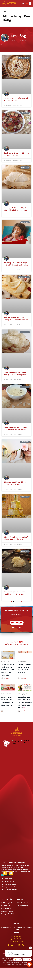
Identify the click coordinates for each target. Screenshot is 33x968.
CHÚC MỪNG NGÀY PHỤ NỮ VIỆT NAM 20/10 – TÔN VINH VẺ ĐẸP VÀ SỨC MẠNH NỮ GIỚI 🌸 (25, 702)
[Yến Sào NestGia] (9, 3)
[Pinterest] (23, 945)
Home (5, 11)
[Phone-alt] (5, 873)
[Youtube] (12, 945)
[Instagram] (19, 945)
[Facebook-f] (9, 945)
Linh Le (7, 678)
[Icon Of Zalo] (11, 873)
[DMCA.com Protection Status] (16, 875)
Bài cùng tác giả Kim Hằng (19, 40)
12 (21, 602)
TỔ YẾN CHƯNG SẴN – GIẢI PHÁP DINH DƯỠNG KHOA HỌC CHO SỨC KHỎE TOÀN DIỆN (8, 670)
